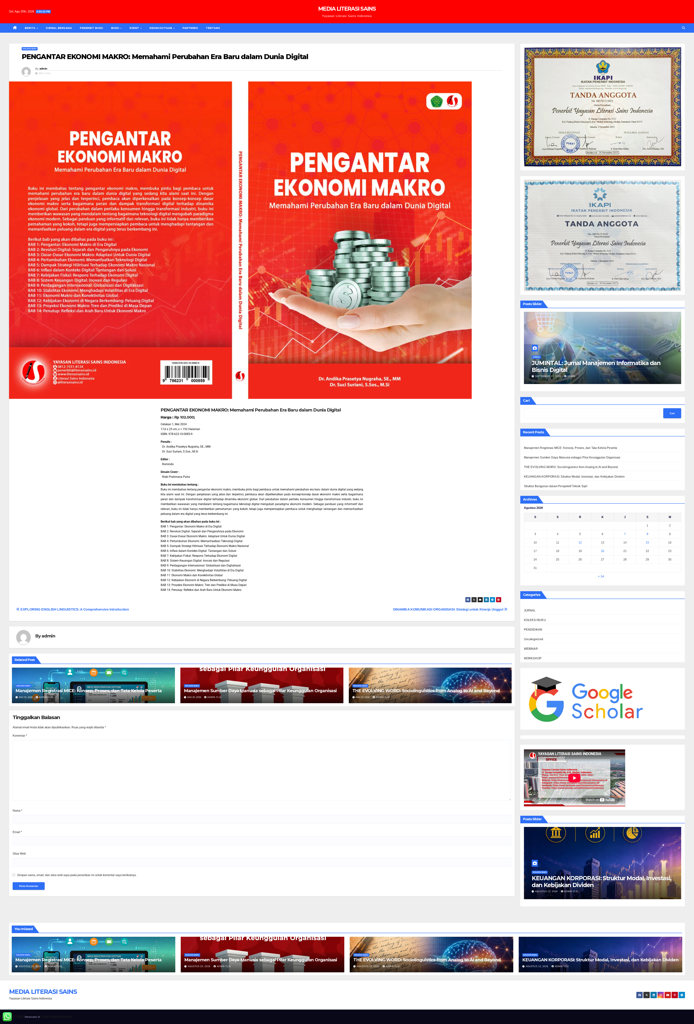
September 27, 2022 (548, 376)
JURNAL (536, 357)
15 (647, 542)
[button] (683, 27)
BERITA (30, 28)
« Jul (601, 576)
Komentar (20, 735)
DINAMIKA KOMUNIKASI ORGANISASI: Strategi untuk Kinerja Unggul (448, 609)
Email (17, 832)
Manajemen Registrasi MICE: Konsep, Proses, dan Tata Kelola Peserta (89, 690)
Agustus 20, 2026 (30, 966)
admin (43, 68)
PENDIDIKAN (533, 629)
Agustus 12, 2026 (557, 891)
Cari (526, 401)
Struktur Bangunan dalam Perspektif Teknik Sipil (555, 486)
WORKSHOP (533, 658)
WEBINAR (531, 648)
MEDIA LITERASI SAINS (347, 8)
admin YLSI (46, 697)
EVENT (135, 28)
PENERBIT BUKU (91, 28)
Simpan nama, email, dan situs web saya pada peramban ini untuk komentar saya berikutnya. (76, 875)
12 (580, 542)
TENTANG (213, 28)
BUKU (115, 28)
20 (602, 551)
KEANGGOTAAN (161, 28)
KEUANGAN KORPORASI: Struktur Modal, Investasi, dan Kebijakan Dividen (574, 476)
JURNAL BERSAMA (59, 28)
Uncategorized (533, 639)
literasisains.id (32, 1017)
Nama (17, 810)
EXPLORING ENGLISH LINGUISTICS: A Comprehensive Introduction (74, 609)
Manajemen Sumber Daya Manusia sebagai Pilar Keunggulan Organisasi (260, 690)
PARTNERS (190, 28)
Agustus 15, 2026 (368, 966)
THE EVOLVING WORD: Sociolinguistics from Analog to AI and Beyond (426, 690)
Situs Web (19, 853)
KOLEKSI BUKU (30, 49)
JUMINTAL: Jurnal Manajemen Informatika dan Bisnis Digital (596, 366)
